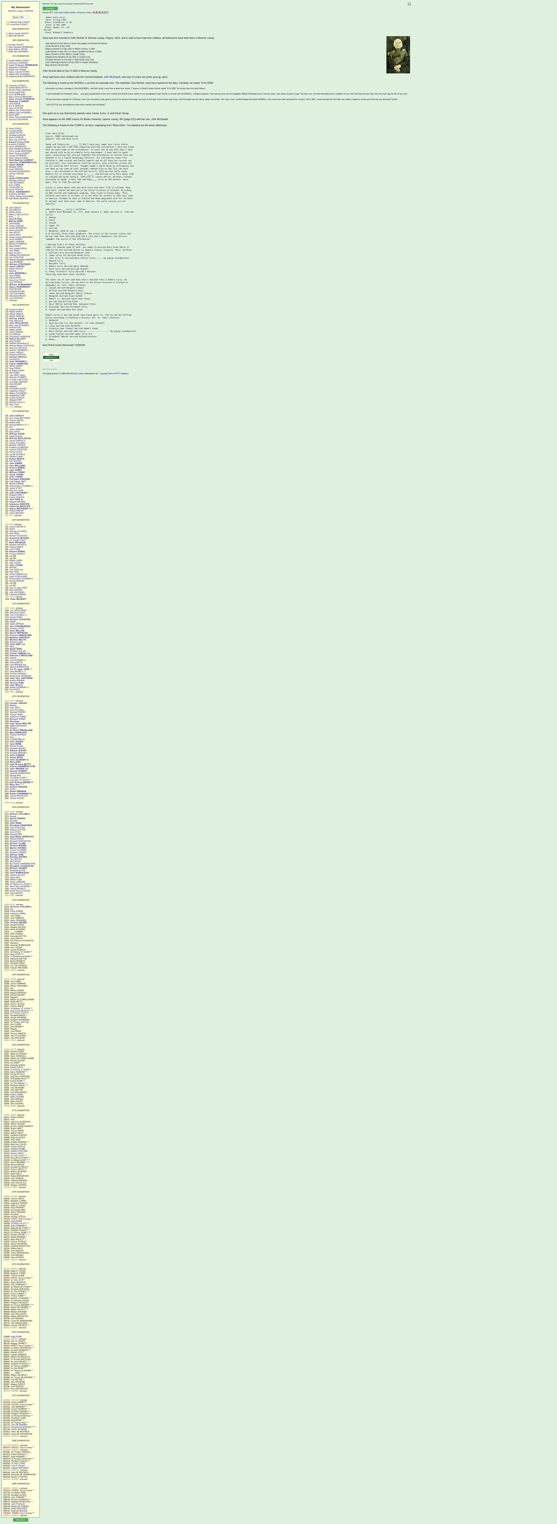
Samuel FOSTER (16, 174)
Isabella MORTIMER (20, 1468)
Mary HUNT (14, 572)
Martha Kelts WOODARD (20, 676)
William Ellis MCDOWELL (20, 74)
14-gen (20, 11)
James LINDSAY (16, 352)
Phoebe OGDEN (16, 547)
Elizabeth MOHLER (17, 135)
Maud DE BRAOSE (19, 1511)
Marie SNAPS (15, 246)
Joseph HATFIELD (17, 454)
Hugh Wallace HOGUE (18, 49)
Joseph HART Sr (16, 187)
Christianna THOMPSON (19, 337)
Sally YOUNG (15, 563)
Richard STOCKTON (18, 536)
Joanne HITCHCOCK (19, 796)
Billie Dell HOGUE (16, 36)
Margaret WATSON (17, 355)
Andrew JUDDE (16, 1095)
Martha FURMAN (16, 484)
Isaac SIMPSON (16, 169)
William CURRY (16, 560)
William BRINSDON (18, 726)
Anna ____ (14, 737)
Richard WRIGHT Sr (17, 425)
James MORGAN (16, 429)
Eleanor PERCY (17, 1153)
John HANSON (16, 893)
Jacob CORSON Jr (17, 441)
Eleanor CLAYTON (18, 830)
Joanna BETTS (16, 662)
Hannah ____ (15, 658)
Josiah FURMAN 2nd (18, 574)
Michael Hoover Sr (17, 402)
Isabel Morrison (15, 436)
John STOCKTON (17, 828)
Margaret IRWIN (15, 167)
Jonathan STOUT (17, 628)
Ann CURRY (14, 373)
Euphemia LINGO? (17, 391)
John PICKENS (15, 282)
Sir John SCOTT (18, 1156)
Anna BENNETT (16, 671)
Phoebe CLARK (16, 456)
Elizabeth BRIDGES (18, 753)
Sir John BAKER (17, 1083)
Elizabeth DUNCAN (17, 296)
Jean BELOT (14, 232)
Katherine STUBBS (18, 717)
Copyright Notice (107, 373)
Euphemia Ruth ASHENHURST (22, 76)
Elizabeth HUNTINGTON (20, 841)
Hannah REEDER (16, 581)
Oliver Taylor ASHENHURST (21, 117)
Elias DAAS (15, 708)
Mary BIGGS (15, 861)
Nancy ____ (14, 176)
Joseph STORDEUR (17, 156)
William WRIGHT (16, 314)
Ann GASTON (15, 461)
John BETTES (16, 859)
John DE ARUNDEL (19, 1425)
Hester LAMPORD (17, 882)
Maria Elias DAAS (17, 613)
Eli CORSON (14, 334)
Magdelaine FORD (17, 395)
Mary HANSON (15, 590)
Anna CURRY (14, 185)
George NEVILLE (17, 1074)
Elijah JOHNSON (16, 137)
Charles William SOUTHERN (21, 196)
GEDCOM (29, 11)
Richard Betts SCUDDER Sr (21, 579)
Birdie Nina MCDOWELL (19, 51)
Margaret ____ (16, 728)
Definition (12, 11)
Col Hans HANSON (18, 674)
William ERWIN (15, 366)
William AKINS (15, 212)
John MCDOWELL (16, 183)
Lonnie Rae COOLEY (19, 24)
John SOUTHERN (17, 293)
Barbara (13, 705)
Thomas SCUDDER (18, 850)
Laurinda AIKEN (15, 131)
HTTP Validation (122, 373)
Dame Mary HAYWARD (20, 886)
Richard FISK (15, 327)
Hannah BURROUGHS (19, 667)
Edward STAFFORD (19, 1151)
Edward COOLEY (16, 309)
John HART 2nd (16, 570)
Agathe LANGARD (16, 242)
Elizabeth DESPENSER (21, 1427)
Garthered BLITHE (17, 871)
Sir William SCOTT (19, 1223)
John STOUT (15, 832)
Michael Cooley (76, 373)
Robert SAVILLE (16, 269)
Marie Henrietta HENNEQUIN (21, 47)
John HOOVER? (16, 298)
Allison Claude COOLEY (18, 33)
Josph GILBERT (16, 239)
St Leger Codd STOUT (18, 380)
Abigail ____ (15, 622)
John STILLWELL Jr (18, 615)
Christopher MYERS (17, 389)
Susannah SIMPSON (18, 382)
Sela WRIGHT (15, 210)
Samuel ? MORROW (18, 350)
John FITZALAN (18, 1466)
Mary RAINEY (15, 341)
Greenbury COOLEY (17, 85)
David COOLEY (15, 128)
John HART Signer (17, 375)
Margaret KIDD (15, 495)
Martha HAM (14, 422)
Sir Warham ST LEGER (20, 884)
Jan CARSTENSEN (18, 610)
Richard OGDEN (17, 839)
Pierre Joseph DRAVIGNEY (20, 151)
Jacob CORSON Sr (17, 527)
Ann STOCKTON (16, 257)
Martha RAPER (15, 312)
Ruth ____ (13, 217)
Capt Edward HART (17, 481)
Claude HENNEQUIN (18, 228)
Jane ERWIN (14, 276)
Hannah (13, 816)
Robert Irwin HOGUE (17, 70)
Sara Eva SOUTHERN (18, 119)
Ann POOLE (15, 689)
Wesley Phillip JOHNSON (20, 90)
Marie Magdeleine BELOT (20, 149)
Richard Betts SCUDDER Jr (21, 486)
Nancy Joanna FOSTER (19, 72)
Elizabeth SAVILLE (17, 180)
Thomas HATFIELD (18, 735)
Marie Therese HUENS (18, 158)
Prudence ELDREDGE (18, 447)
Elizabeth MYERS (17, 291)
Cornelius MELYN (17, 739)
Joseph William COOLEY (19, 60)
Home (45, 4)
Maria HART (14, 115)
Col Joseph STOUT (17, 540)
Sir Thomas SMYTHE (19, 1022)
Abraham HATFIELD (17, 545)
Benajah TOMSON (17, 445)
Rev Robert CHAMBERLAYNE (22, 864)
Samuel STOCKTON (18, 450)
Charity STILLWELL (17, 443)
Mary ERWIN (14, 368)
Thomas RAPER (16, 420)
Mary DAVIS (14, 432)
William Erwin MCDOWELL (20, 113)
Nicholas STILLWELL (18, 531)
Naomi (12, 529)
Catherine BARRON (17, 594)
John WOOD (14, 223)
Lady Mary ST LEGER (19, 780)
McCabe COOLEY (16, 45)
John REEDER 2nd (18, 665)
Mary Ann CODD (16, 490)
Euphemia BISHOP (17, 194)
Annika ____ (15, 789)
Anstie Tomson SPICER (20, 891)
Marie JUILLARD (16, 230)
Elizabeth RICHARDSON (19, 171)
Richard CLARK (16, 642)
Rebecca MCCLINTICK (18, 214)
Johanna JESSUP (17, 875)
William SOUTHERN (18, 393)
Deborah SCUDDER (17, 377)
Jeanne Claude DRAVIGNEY (21, 237)
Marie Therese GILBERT (19, 153)
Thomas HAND (16, 714)
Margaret (13, 386)
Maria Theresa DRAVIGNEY (21, 97)
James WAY (15, 877)
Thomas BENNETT (18, 889)
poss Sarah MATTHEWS (19, 418)
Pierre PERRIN (16, 911)
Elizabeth (14, 821)
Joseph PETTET (16, 133)
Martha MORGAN (16, 316)
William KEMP (15, 330)
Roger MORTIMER (19, 1508)
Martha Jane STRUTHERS (20, 110)
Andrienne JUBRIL (18, 913)
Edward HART (15, 278)
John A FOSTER (16, 108)
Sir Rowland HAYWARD (20, 956)
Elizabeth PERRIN (17, 712)
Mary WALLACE (16, 321)
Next (89, 12)
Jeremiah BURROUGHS (20, 773)
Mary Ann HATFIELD (18, 348)
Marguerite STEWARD (18, 67)
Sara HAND (14, 533)
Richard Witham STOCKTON (21, 346)
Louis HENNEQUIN (17, 94)
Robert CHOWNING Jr (19, 687)
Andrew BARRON (17, 680)
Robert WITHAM (17, 624)
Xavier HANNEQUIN (17, 147)
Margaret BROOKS (17, 502)
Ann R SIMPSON (16, 106)
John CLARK (14, 549)
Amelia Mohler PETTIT (18, 88)
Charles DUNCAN (16, 398)
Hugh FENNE (16, 1221)
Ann (11, 427)
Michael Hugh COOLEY (20, 22)
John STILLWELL (17, 710)
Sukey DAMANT (16, 332)
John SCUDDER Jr (18, 660)
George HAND (16, 617)
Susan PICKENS (16, 189)
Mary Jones (14, 404)
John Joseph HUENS (18, 248)
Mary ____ (14, 646)
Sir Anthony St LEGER (19, 1070)
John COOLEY (15, 208)
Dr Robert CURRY (17, 371)
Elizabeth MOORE (17, 748)
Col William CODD (17, 778)
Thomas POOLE (17, 798)
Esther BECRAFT (16, 513)
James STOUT (15, 488)
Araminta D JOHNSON (18, 63)
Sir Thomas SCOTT (18, 1013)
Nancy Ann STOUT (17, 280)
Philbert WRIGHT (16, 511)
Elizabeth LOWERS (18, 852)
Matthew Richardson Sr (19, 343)
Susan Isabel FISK (17, 92)
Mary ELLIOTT (15, 253)
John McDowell (112, 76)
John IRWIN (14, 251)
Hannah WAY (15, 775)
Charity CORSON (16, 226)
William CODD (16, 880)
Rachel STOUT (15, 452)
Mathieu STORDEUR (18, 244)
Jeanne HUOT (15, 235)
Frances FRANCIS (17, 554)
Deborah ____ (15, 271)
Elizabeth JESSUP (18, 651)
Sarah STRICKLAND (18, 576)
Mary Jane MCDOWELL (19, 325)
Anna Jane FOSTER (17, 140)
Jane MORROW (16, 262)
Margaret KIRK (15, 400)
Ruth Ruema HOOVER (18, 198)
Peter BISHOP (15, 289)
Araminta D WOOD (17, 144)
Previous (81, 12)
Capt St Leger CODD (18, 588)
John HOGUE (14, 104)
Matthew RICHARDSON (19, 255)
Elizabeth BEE (16, 834)
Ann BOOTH (14, 359)
